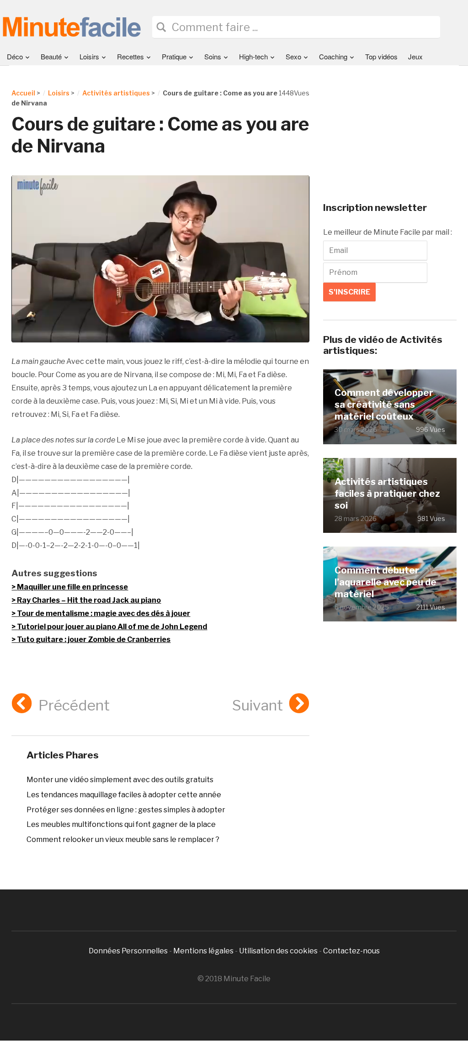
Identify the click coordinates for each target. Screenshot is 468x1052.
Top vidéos (381, 56)
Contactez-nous (351, 951)
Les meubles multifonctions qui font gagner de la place (121, 824)
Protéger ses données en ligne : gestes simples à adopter (126, 809)
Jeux (415, 56)
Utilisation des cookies (278, 951)
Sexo (293, 56)
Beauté (51, 56)
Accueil (23, 93)
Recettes (130, 56)
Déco (15, 56)
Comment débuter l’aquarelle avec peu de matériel (385, 582)
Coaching (333, 56)
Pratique (174, 56)
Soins (212, 56)
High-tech (253, 56)
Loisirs (89, 56)
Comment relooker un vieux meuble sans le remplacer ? (123, 839)
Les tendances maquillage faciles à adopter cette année (124, 794)
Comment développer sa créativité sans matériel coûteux (384, 404)
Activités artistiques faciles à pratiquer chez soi (387, 493)
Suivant (257, 705)
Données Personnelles (129, 951)
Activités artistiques (116, 93)
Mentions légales (203, 951)
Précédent (73, 705)
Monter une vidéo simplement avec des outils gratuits (120, 779)
